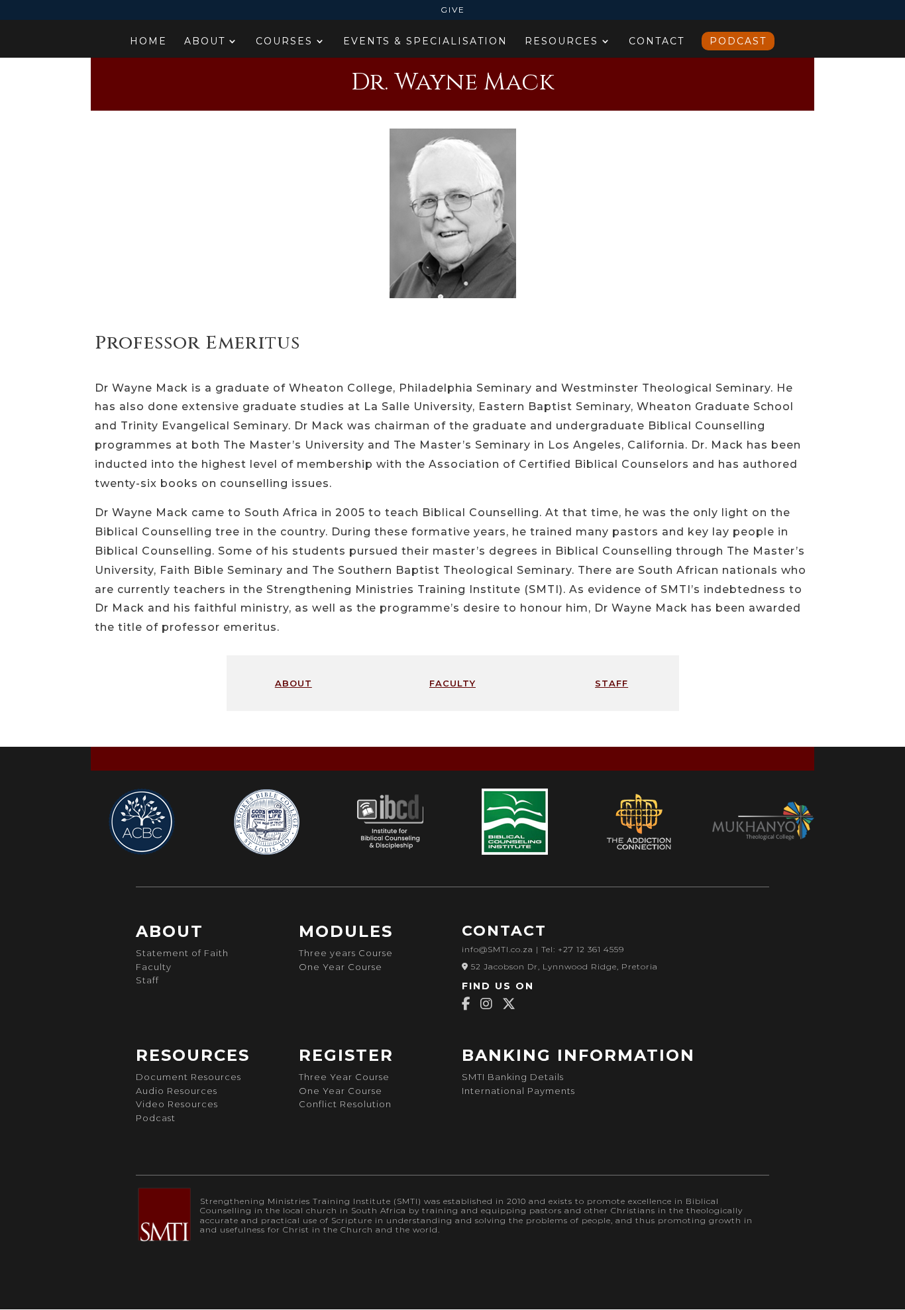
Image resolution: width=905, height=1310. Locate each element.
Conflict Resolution (345, 1104)
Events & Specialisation (425, 41)
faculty (452, 682)
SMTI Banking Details (513, 1076)
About (204, 41)
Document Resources (188, 1076)
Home (148, 41)
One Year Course (340, 966)
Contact (656, 41)
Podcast (738, 41)
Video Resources (177, 1104)
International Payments (518, 1090)
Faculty (154, 966)
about (293, 682)
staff (611, 682)
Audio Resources (176, 1090)
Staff (147, 980)
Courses (284, 41)
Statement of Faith (182, 953)
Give (453, 10)
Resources (561, 41)
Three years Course (346, 953)
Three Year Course (345, 1076)
